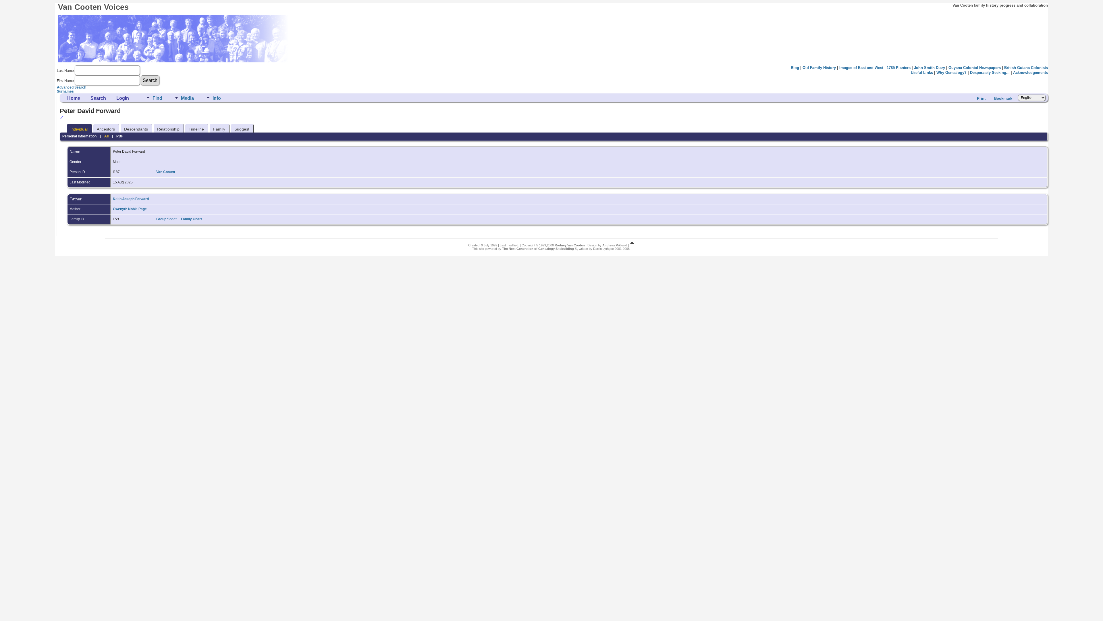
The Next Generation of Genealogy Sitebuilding (538, 248)
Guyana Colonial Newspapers (974, 68)
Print (981, 98)
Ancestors (106, 129)
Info (217, 98)
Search (98, 98)
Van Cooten (165, 172)
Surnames (65, 91)
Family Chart (191, 219)
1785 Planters (899, 68)
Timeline (196, 129)
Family (219, 129)
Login (122, 98)
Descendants (136, 129)
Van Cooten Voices (93, 7)
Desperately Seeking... (990, 72)
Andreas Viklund (614, 245)
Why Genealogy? (951, 72)
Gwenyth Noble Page (130, 209)
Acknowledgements (1030, 72)
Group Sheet (166, 219)
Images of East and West (861, 68)
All (106, 136)
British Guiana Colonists (1026, 68)
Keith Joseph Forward (131, 199)
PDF (119, 136)
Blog (795, 68)
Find (157, 98)
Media (187, 98)
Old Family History (819, 68)
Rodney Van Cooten (570, 245)
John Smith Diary (929, 68)
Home (73, 98)
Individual (79, 129)
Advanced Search (71, 87)
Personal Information (79, 136)
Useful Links (922, 72)
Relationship (168, 129)
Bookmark (1003, 98)
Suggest (241, 129)
